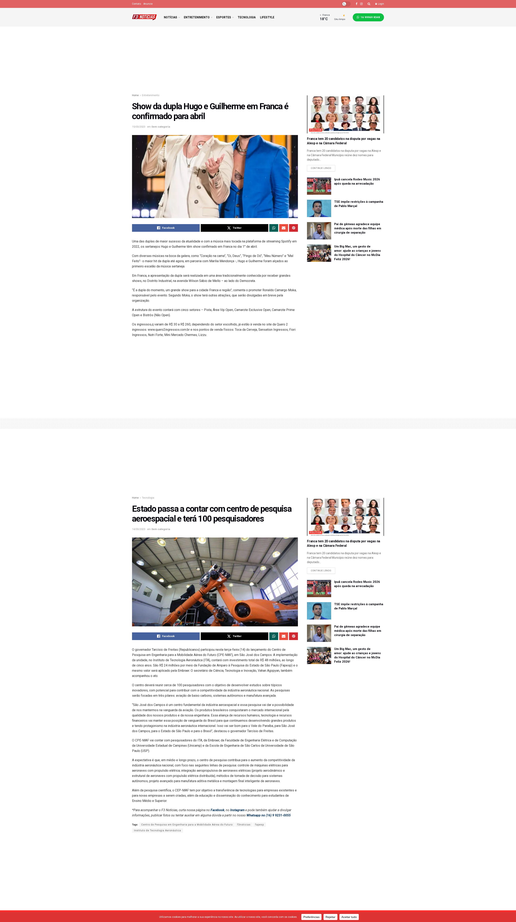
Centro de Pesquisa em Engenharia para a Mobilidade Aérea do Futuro (187, 824)
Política (315, 130)
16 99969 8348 (370, 17)
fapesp (259, 824)
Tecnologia (247, 17)
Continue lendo (323, 167)
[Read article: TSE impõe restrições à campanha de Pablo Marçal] (319, 208)
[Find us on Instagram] (361, 4)
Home (135, 95)
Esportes (223, 17)
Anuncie (148, 3)
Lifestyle (267, 17)
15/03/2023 (138, 126)
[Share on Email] (283, 228)
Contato (136, 3)
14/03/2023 (138, 529)
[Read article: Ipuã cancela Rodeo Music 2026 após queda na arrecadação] (319, 186)
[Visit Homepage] (144, 17)
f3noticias (244, 824)
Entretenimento (197, 17)
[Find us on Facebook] (356, 4)
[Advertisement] (258, 61)
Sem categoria (160, 126)
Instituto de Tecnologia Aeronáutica (157, 830)
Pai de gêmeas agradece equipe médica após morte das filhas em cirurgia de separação (357, 228)
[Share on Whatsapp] (273, 228)
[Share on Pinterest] (293, 228)
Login (380, 3)
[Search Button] (369, 4)
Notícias (170, 17)
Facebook (217, 810)
